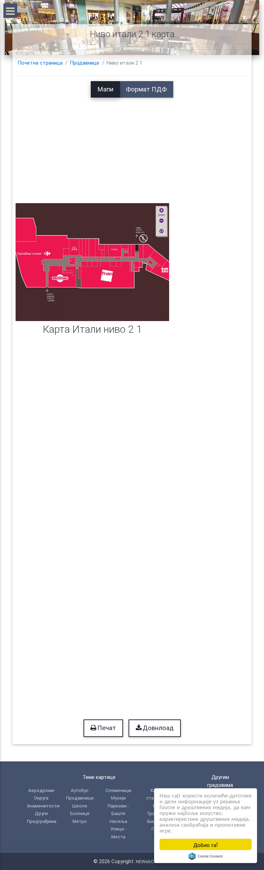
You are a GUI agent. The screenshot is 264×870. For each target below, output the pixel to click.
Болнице (80, 813)
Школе (79, 805)
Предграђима (41, 821)
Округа (41, 798)
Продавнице (84, 63)
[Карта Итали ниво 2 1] (92, 262)
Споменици (118, 790)
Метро (80, 821)
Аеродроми (41, 790)
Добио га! (206, 844)
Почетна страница (40, 63)
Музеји (118, 798)
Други (41, 813)
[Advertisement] (132, 146)
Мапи (105, 89)
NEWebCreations (153, 861)
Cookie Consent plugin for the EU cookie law (205, 856)
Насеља (118, 821)
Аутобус (80, 790)
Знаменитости (43, 805)
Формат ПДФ (146, 89)
